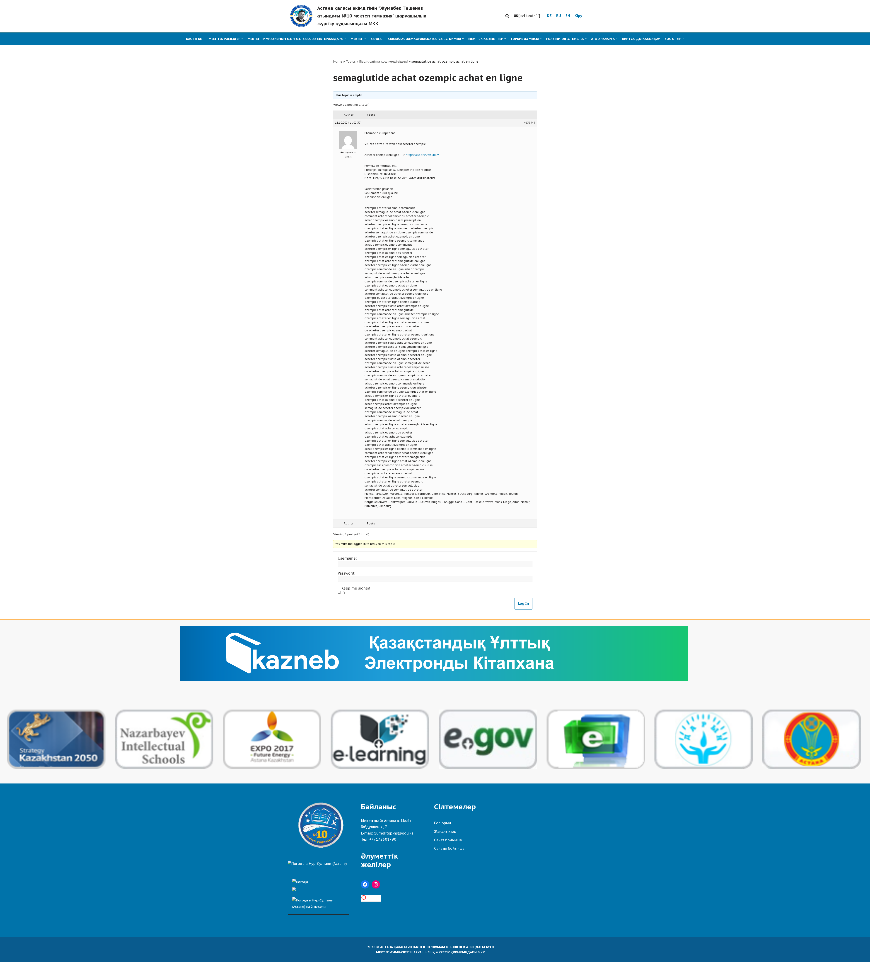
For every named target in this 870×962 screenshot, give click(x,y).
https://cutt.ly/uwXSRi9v (422, 155)
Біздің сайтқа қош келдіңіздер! (383, 61)
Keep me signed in (355, 590)
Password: (346, 573)
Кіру (578, 15)
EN (568, 15)
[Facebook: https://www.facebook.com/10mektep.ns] (365, 884)
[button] (507, 16)
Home (337, 61)
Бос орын (442, 823)
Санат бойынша (448, 840)
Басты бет (195, 39)
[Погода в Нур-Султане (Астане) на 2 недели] (318, 902)
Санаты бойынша (449, 848)
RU (558, 15)
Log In (523, 603)
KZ (549, 15)
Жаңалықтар (445, 831)
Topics (351, 61)
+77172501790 (382, 839)
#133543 (529, 122)
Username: (347, 558)
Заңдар (377, 39)
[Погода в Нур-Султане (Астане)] (317, 863)
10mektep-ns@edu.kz (393, 833)
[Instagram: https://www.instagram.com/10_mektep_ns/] (376, 884)
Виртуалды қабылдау (641, 39)
